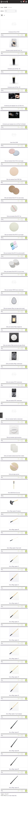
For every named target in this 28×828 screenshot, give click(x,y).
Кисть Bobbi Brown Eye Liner (14, 493)
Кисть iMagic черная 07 (14, 732)
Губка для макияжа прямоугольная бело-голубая (14, 456)
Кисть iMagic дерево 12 (14, 585)
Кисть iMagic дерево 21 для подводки (14, 714)
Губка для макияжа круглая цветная (14, 437)
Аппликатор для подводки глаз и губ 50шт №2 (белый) (14, 124)
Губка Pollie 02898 (14, 142)
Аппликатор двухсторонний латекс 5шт (14, 50)
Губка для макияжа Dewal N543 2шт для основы (14, 271)
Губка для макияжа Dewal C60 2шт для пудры (14, 161)
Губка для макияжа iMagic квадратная (14, 327)
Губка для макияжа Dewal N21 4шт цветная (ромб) (14, 253)
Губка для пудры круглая (14, 474)
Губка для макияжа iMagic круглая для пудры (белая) (14, 345)
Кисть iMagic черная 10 (14, 787)
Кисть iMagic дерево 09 (14, 529)
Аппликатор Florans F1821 (14, 32)
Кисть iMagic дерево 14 (14, 622)
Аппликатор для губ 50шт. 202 (14, 87)
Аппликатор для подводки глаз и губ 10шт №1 (14, 105)
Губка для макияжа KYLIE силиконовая (14, 382)
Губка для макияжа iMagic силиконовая (14, 363)
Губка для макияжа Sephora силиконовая (14, 419)
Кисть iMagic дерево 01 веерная (14, 511)
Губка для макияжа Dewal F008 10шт (14, 179)
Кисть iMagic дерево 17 (14, 658)
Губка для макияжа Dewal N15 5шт (14, 216)
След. (11, 795)
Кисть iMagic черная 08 (14, 751)
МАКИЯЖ (5, 7)
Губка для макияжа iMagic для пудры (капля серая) (14, 308)
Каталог (2, 7)
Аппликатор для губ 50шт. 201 (14, 69)
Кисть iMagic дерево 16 (14, 640)
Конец (13, 795)
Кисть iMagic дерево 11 (14, 566)
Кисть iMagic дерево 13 (14, 603)
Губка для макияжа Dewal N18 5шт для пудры (14, 234)
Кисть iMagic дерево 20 (14, 695)
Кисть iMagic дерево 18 (14, 677)
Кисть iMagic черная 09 (14, 769)
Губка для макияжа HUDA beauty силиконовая (14, 290)
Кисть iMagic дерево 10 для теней (14, 548)
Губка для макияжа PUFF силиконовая (14, 400)
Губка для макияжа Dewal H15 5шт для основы (14, 198)
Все (15, 795)
